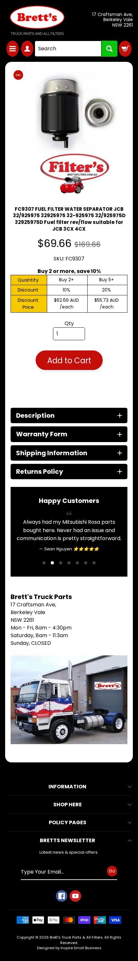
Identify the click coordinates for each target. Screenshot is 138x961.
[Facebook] (61, 896)
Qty (69, 323)
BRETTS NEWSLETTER (67, 840)
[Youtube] (75, 896)
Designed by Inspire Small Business (69, 947)
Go (112, 871)
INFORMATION (67, 786)
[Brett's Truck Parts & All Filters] (37, 20)
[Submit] (109, 49)
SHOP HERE (67, 804)
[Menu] (12, 49)
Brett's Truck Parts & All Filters (76, 937)
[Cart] (125, 49)
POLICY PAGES (67, 822)
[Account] (27, 49)
